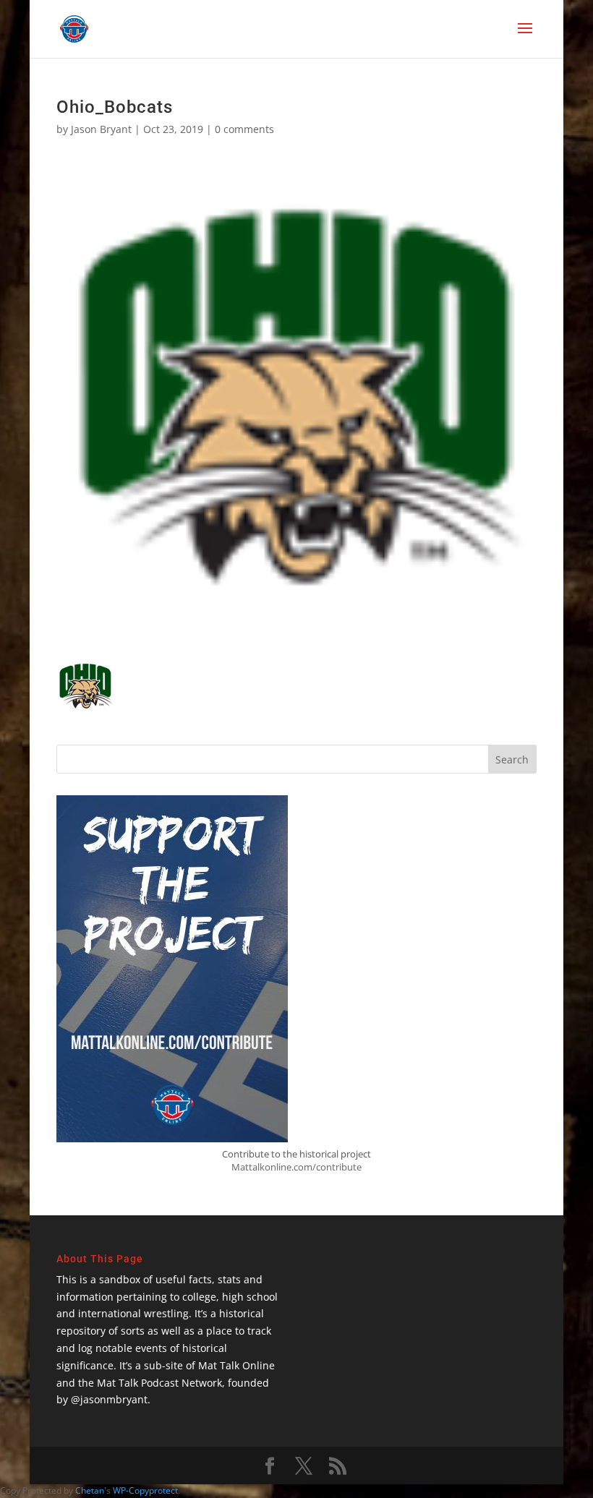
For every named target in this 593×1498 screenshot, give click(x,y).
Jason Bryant (101, 129)
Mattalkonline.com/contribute (296, 1166)
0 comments (244, 129)
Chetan (89, 1490)
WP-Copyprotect (145, 1490)
